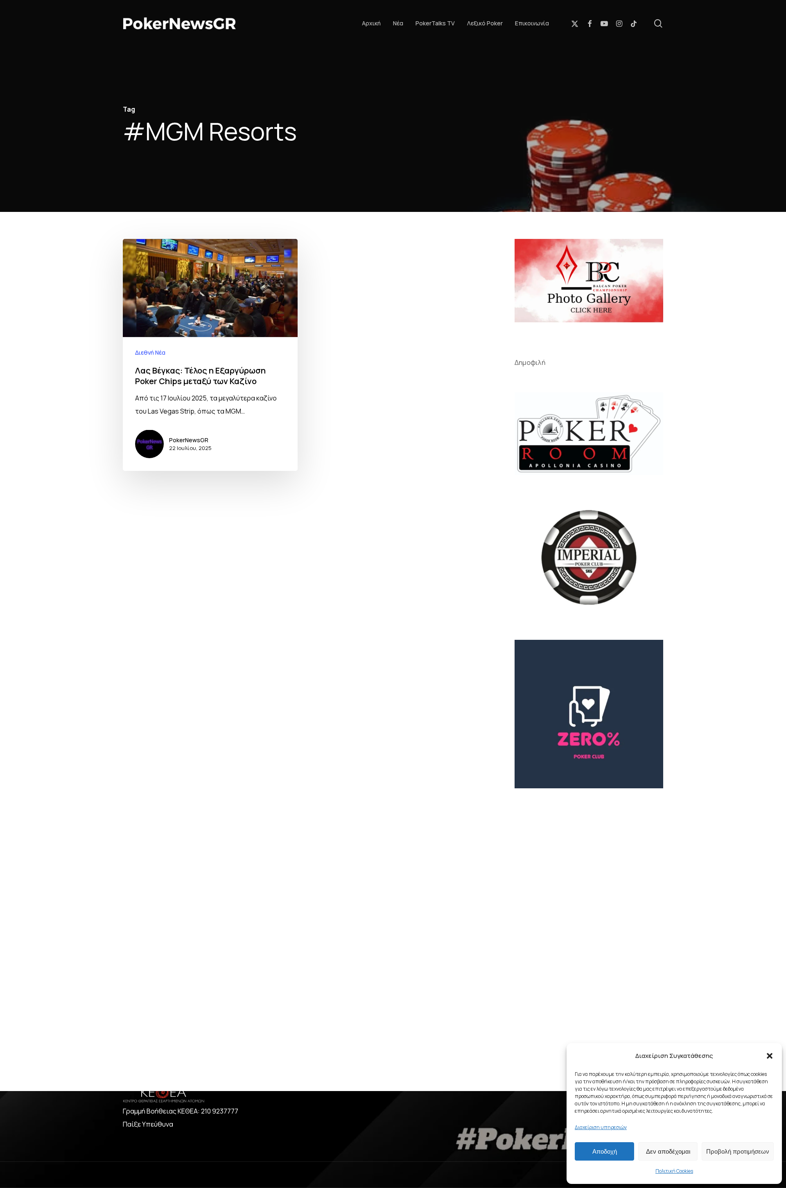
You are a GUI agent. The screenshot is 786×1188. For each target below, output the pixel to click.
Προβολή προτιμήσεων (737, 1151)
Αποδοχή (604, 1151)
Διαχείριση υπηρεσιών (601, 1127)
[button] (770, 1056)
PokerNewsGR (188, 440)
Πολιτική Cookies (674, 1171)
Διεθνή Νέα (150, 352)
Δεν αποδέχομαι (668, 1151)
